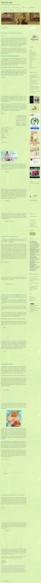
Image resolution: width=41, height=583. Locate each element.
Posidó (12, 433)
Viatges (32, 269)
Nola (14, 110)
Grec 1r (13, 565)
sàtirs (6, 525)
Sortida (31, 267)
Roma (38, 266)
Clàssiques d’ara (4, 9)
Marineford (24, 342)
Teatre (37, 267)
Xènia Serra (24, 571)
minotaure (19, 312)
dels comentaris (33, 298)
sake (15, 217)
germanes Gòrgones (12, 249)
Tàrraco (37, 268)
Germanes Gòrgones (4, 568)
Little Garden (9, 73)
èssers (21, 525)
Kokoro (19, 125)
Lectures (35, 252)
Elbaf (8, 72)
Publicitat (32, 263)
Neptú (22, 403)
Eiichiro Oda (22, 38)
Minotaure (12, 569)
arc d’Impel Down (17, 294)
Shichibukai (4, 248)
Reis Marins (3, 438)
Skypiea (11, 98)
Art (36, 242)
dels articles (32, 297)
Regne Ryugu (3, 404)
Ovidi (33, 260)
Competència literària (34, 245)
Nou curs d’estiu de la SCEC (34, 276)
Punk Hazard (16, 442)
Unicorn (11, 571)
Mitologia (15, 569)
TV (34, 268)
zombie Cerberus (23, 166)
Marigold (11, 258)
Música (31, 259)
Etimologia (32, 249)
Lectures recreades (31, 7)
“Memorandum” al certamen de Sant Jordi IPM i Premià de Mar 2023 (34, 89)
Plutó (15, 433)
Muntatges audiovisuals (35, 258)
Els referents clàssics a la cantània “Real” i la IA (35, 81)
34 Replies (3, 35)
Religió (36, 266)
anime (15, 38)
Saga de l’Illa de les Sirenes (6, 366)
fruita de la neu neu (9, 552)
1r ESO (31, 49)
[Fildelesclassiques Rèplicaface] (33, 192)
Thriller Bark (13, 165)
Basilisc (15, 301)
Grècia (33, 251)
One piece (11, 570)
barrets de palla (14, 189)
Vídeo (36, 270)
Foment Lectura (34, 250)
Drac (17, 566)
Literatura (32, 253)
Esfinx (20, 301)
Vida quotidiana (33, 270)
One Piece (3, 38)
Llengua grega (33, 255)
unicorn (8, 216)
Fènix (21, 346)
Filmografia (37, 249)
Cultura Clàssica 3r (33, 54)
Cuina (33, 247)
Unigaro (24, 216)
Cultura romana (34, 247)
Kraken (22, 370)
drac (4, 451)
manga (9, 38)
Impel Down (17, 295)
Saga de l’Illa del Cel (5, 96)
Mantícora (18, 194)
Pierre (6, 106)
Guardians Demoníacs (13, 313)
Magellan (14, 322)
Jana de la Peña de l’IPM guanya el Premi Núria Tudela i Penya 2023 (35, 280)
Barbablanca (16, 344)
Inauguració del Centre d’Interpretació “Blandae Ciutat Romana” (35, 77)
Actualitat (33, 241)
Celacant (11, 405)
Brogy (18, 71)
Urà (17, 433)
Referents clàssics (33, 265)
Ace (4, 297)
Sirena (7, 571)
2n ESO (31, 50)
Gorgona (7, 251)
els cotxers (11, 191)
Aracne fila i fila (6, 2)
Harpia (25, 548)
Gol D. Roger (14, 45)
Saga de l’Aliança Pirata (6, 441)
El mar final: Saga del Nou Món (7, 364)
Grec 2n (16, 565)
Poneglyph (16, 432)
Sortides (34, 267)
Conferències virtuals (33, 53)
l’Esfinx (13, 299)
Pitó (12, 105)
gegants (13, 74)
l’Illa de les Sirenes (16, 369)
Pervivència (33, 262)
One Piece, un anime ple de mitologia (11, 33)
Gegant (24, 566)
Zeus (8, 101)
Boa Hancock (9, 248)
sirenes (10, 379)
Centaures (23, 190)
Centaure (10, 566)
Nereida (17, 122)
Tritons (3, 380)
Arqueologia (33, 242)
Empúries (35, 248)
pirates (2, 40)
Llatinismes (32, 254)
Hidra (21, 321)
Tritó (9, 571)
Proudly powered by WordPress (6, 581)
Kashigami (17, 110)
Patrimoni (32, 261)
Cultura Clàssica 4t (33, 55)
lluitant (2, 73)
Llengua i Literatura (33, 67)
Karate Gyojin (3, 408)
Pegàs (14, 570)
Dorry (15, 71)
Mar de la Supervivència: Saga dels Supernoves (10, 55)
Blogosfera (31, 243)
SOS (30, 68)
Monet (7, 550)
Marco (21, 344)
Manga (5, 569)
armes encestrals (22, 428)
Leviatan (6, 59)
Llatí (37, 254)
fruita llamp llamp (5, 100)
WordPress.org (32, 300)
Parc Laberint (36, 260)
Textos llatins (32, 268)
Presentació (24, 7)
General (10, 565)
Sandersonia (7, 258)
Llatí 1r (19, 565)
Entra (30, 296)
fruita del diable (6, 41)
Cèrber (2, 166)
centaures (13, 500)
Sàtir (5, 571)
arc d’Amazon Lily (21, 244)
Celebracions (36, 243)
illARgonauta (32, 225)
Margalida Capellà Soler (33, 74)
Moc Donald (7, 218)
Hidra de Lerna (18, 568)
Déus (15, 566)
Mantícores (24, 306)
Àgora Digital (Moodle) (5, 7)
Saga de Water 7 (21, 115)
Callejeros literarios (33, 222)
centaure (12, 498)
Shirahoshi (3, 437)
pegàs (2, 105)
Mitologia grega (19, 569)
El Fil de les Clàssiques (15, 7)
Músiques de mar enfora (34, 226)
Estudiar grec (19, 9)
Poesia (38, 262)
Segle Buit (20, 431)
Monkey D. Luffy (13, 40)
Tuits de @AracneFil (33, 216)
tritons (13, 379)
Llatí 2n (21, 565)
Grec (30, 251)
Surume (2, 372)
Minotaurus (3, 313)
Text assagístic (11, 9)
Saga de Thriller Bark (6, 164)
